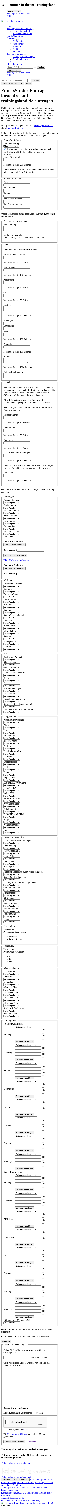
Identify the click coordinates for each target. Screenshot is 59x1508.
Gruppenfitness (10, 526)
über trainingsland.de (39, 1479)
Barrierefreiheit (14, 11)
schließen (6, 1342)
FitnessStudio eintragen (14, 1442)
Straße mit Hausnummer (14, 254)
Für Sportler (18, 44)
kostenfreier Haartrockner (14, 699)
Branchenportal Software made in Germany (21, 1501)
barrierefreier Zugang (13, 688)
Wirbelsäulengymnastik (13, 720)
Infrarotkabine (9, 631)
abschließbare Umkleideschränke (18, 709)
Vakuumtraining (10, 908)
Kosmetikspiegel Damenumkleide (18, 704)
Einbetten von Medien (16, 560)
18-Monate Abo (10, 997)
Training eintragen (15, 54)
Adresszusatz (9, 267)
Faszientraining (10, 735)
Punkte (16, 49)
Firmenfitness (9, 893)
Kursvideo (8, 536)
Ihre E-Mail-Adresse (12, 199)
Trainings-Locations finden (19, 28)
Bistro (6, 678)
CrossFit (7, 919)
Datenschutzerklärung (17, 1434)
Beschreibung (9, 224)
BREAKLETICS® (12, 798)
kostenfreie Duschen (12, 583)
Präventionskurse (11, 804)
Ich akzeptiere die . (18, 1429)
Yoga (5, 730)
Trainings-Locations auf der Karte (16, 1477)
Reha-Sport (8, 866)
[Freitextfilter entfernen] (35, 67)
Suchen (41, 67)
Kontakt (16, 51)
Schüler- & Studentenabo (14, 1008)
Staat (5, 331)
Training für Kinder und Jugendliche (19, 882)
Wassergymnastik (11, 825)
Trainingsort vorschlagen (24, 56)
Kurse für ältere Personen (14, 877)
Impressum (14, 1493)
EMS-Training (9, 845)
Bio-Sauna (8, 604)
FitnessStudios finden (22, 31)
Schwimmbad (9, 914)
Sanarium (7, 636)
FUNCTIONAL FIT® (13, 814)
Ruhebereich (9, 625)
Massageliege (9, 641)
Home (9, 26)
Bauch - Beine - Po (12, 751)
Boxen (6, 772)
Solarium (7, 589)
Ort (4, 292)
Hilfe (9, 16)
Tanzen (6, 830)
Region (6, 356)
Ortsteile (7, 305)
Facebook (5, 1495)
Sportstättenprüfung (16, 36)
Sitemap (49, 1493)
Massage (7, 646)
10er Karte (8, 976)
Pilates (6, 725)
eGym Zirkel (9, 856)
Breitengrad (8, 320)
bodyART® (8, 793)
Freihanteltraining (11, 510)
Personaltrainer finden (22, 33)
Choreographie (10, 762)
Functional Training (12, 531)
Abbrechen (31, 1441)
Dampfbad (8, 620)
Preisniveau (8, 949)
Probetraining (9, 929)
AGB (25, 1429)
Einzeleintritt (9, 971)
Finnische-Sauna (10, 594)
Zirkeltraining (9, 809)
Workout (7, 746)
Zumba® (7, 756)
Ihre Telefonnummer (12, 204)
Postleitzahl (8, 280)
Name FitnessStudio (12, 157)
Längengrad (8, 326)
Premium (17, 46)
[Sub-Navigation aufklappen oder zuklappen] (33, 29)
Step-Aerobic (9, 777)
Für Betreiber (19, 41)
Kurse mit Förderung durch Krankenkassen (23, 872)
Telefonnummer (10, 415)
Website (7, 182)
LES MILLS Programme (14, 783)
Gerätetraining (9, 505)
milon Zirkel (9, 861)
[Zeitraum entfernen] (43, 1033)
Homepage (8, 472)
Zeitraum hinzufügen (24, 1042)
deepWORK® (10, 788)
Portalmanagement (9, 1490)
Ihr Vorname (9, 187)
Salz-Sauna (8, 610)
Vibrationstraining (11, 851)
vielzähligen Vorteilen (43, 125)
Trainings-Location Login (18, 13)
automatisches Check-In (14, 672)
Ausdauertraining (11, 500)
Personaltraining (10, 515)
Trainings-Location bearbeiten (14, 1487)
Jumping (7, 819)
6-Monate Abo (10, 987)
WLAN (6, 683)
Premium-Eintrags (14, 128)
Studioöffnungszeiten (13, 1024)
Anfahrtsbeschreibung (13, 372)
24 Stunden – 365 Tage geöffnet (18, 1320)
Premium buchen (20, 59)
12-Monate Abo (10, 992)
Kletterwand (9, 898)
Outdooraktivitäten (11, 887)
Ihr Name (7, 193)
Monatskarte (9, 982)
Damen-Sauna (9, 599)
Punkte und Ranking (26, 1482)
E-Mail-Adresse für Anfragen (16, 452)
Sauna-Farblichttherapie (14, 615)
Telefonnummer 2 (11, 427)
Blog (9, 61)
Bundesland (8, 344)
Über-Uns (11, 38)
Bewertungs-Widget (38, 1487)
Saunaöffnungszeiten (12, 1172)
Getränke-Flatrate (11, 667)
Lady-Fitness (9, 521)
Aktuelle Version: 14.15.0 (41, 1503)
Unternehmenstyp (11, 143)
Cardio (6, 767)
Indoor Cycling (10, 741)
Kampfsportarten (11, 903)
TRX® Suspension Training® (17, 840)
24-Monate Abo (10, 1003)
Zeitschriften (9, 693)
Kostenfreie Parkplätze (13, 657)
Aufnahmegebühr (11, 1013)
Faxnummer (8, 440)
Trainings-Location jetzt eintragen (16, 1463)
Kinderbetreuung (11, 662)
